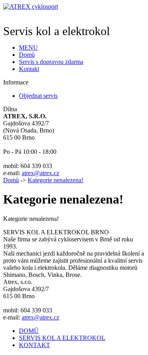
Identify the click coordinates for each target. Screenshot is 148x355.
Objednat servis (38, 95)
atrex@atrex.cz (40, 173)
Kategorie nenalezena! (55, 180)
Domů (11, 180)
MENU (28, 47)
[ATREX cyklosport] (30, 6)
